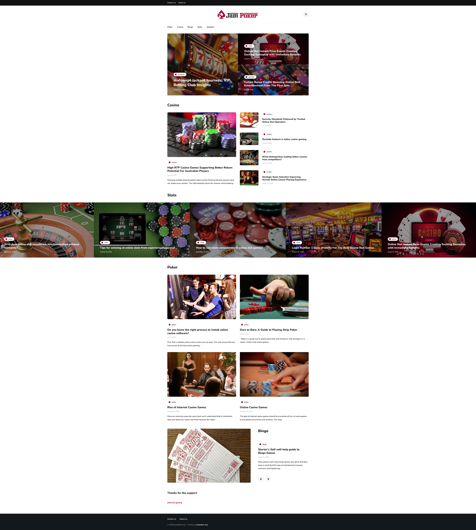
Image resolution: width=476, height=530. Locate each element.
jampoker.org (202, 524)
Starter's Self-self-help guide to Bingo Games (278, 451)
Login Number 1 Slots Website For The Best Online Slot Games (237, 248)
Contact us (171, 2)
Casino (180, 27)
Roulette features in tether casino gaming (284, 139)
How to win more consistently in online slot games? (133, 248)
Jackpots (210, 27)
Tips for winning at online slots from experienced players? (41, 248)
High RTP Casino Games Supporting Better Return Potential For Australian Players (199, 169)
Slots (199, 27)
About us (182, 2)
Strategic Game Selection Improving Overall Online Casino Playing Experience (284, 178)
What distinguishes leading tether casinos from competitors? (284, 158)
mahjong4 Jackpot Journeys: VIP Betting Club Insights (202, 83)
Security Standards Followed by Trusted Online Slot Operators (283, 120)
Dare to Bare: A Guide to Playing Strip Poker (268, 330)
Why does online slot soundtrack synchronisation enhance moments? (425, 246)
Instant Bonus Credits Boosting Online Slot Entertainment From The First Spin (272, 83)
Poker (170, 27)
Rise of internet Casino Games (186, 407)
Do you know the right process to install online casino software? (197, 331)
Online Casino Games (253, 407)
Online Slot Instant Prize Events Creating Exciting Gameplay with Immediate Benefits (272, 52)
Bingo (190, 27)
